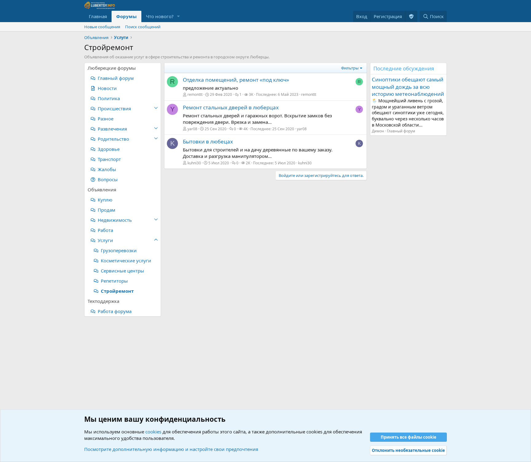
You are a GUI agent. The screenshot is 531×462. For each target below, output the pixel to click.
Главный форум (401, 131)
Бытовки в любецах (208, 141)
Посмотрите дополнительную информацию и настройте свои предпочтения (171, 449)
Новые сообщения (102, 26)
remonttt (195, 94)
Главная (98, 16)
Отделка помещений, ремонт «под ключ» (236, 79)
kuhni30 (194, 163)
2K (248, 163)
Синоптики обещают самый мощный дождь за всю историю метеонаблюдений (408, 87)
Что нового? (160, 16)
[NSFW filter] (411, 16)
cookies (153, 432)
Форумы (126, 16)
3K (251, 94)
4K (245, 128)
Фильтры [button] (350, 68)
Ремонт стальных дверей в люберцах (231, 107)
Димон (378, 131)
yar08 (192, 128)
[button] (178, 16)
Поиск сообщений (142, 26)
